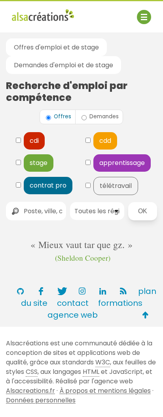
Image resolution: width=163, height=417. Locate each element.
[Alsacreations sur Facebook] (40, 291)
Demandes (103, 116)
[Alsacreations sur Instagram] (81, 291)
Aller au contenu (89, 12)
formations (120, 303)
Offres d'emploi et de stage (56, 47)
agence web (72, 314)
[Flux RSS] (123, 291)
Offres (61, 116)
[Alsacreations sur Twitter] (61, 291)
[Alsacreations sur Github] (20, 291)
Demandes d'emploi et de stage (63, 65)
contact (73, 303)
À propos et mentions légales (105, 390)
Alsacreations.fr (30, 390)
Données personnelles (41, 400)
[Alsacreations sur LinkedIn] (102, 291)
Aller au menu (33, 12)
